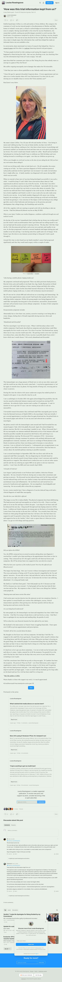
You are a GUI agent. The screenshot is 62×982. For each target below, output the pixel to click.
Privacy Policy (42, 949)
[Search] (40, 2)
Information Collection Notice (30, 949)
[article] (31, 918)
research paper (8, 48)
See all (6, 948)
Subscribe (49, 2)
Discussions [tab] (15, 910)
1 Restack (21, 809)
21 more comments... (8, 902)
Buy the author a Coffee (12, 676)
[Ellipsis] (58, 839)
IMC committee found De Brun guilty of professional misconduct (20, 918)
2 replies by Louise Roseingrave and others (19, 895)
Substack (23, 979)
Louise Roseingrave (11, 15)
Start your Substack (27, 975)
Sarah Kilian (30, 273)
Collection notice (42, 971)
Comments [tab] (7, 825)
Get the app (38, 975)
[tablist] (10, 825)
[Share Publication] (43, 2)
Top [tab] (5, 910)
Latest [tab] (9, 910)
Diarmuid (9, 863)
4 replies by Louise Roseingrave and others (19, 858)
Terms (36, 971)
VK (7, 839)
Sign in (57, 2)
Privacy (31, 971)
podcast (27, 48)
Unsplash (37, 273)
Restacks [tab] (13, 825)
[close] (45, 922)
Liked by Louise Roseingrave (14, 840)
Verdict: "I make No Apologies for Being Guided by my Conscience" (21, 915)
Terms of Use (38, 948)
